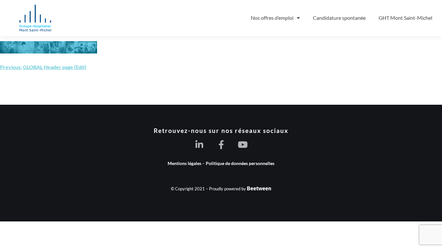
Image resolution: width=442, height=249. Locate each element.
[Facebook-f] (221, 144)
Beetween (259, 188)
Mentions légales (184, 163)
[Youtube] (242, 144)
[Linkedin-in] (199, 144)
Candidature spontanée (339, 18)
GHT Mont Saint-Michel (405, 18)
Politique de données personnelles (240, 163)
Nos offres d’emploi (272, 18)
